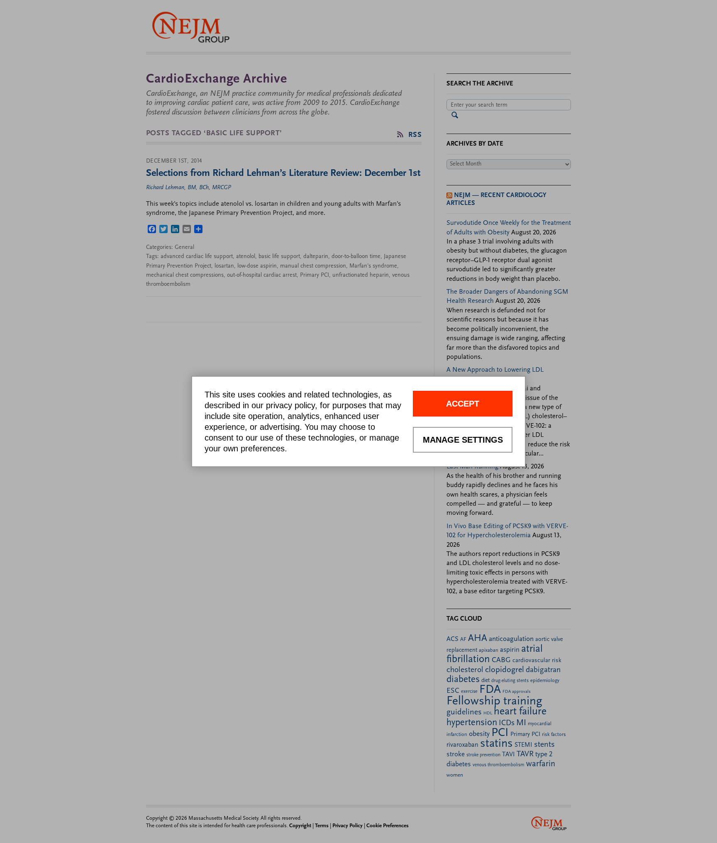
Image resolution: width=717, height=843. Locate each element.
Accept (462, 403)
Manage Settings (463, 439)
